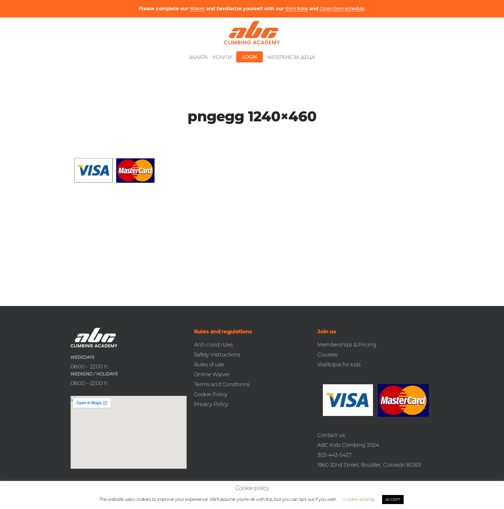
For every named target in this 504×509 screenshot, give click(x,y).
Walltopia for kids (338, 364)
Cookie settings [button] (359, 499)
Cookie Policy (211, 394)
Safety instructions (217, 354)
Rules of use (209, 364)
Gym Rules (296, 8)
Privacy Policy (211, 404)
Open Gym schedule (342, 8)
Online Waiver (212, 374)
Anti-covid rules (213, 345)
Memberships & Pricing (347, 345)
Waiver (197, 8)
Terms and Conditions (222, 384)
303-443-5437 (334, 455)
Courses (327, 354)
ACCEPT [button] (393, 499)
